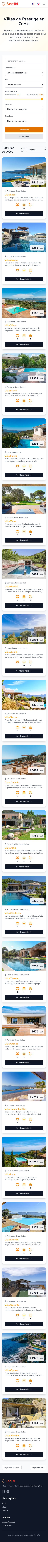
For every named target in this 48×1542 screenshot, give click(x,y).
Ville (6, 79)
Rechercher (24, 129)
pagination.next (38, 1467)
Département (10, 68)
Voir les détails (22, 213)
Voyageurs (9, 104)
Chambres (9, 116)
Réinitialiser (24, 136)
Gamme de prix (11, 91)
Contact (5, 1511)
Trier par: (23, 149)
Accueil (4, 1503)
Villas (4, 1507)
